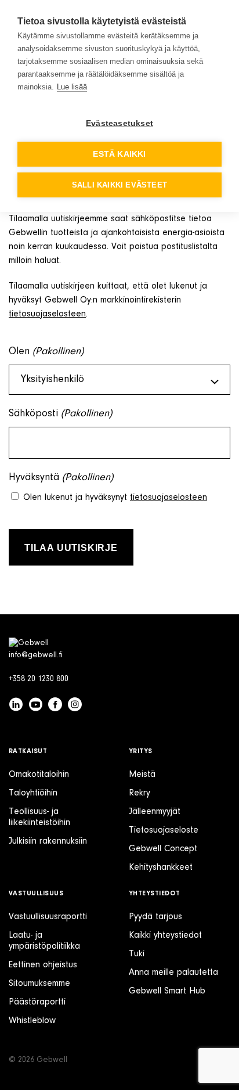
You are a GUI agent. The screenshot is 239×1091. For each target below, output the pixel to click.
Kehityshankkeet (161, 867)
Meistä (142, 774)
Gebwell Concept (163, 849)
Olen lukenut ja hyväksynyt (115, 497)
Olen (46, 352)
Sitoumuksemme (39, 983)
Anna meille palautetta (173, 972)
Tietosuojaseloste (163, 830)
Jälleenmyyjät (154, 811)
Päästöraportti (37, 1002)
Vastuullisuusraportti (48, 916)
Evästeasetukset (119, 123)
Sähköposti (60, 414)
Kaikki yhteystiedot (165, 935)
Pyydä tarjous (155, 916)
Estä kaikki (119, 154)
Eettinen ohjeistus (43, 965)
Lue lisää (72, 86)
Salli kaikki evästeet (119, 185)
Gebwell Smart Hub (167, 991)
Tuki (136, 954)
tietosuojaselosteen (47, 314)
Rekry (139, 793)
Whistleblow (32, 1020)
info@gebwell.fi (36, 655)
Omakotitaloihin (39, 774)
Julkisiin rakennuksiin (48, 841)
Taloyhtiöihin (33, 793)
